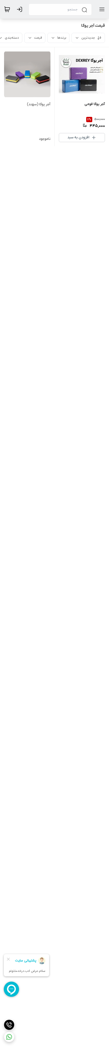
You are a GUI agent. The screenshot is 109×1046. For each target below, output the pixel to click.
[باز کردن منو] (101, 9)
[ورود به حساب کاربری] (20, 9)
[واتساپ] (9, 1037)
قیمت (38, 38)
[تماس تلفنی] (9, 1025)
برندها (61, 38)
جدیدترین (88, 38)
